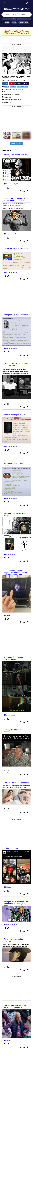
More (26, 83)
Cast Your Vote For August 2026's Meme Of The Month (16, 32)
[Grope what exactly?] (16, 63)
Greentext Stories (11, 272)
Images (7, 22)
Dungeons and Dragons (13, 234)
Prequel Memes (10, 715)
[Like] (24, 191)
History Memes (10, 554)
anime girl (13, 86)
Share (5, 83)
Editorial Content (23, 22)
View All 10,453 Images (16, 143)
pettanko (25, 86)
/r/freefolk (8, 615)
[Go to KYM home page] (3, 3)
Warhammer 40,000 (11, 184)
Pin (12, 83)
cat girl (7, 86)
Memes (14, 22)
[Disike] (20, 191)
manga (19, 86)
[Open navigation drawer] (31, 2)
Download (19, 83)
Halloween (8, 887)
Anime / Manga (18, 89)
